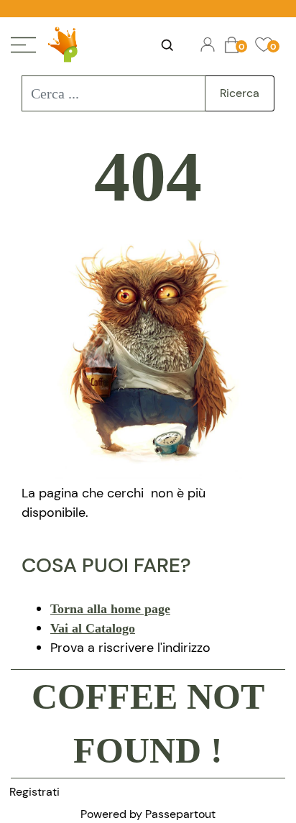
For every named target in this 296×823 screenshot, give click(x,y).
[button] (239, 93)
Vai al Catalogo (92, 628)
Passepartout (180, 814)
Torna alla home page (110, 609)
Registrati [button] (34, 791)
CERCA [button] (166, 45)
